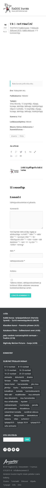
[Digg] (31, 152)
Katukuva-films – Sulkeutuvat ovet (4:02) (21, 330)
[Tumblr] (26, 152)
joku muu (34, 384)
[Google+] (17, 152)
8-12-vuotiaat (9, 367)
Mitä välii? (8, 395)
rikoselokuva (25, 409)
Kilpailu (33, 481)
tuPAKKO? (25, 419)
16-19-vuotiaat (25, 370)
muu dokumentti (10, 398)
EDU (19, 485)
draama (14, 136)
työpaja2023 (9, 422)
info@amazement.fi (21, 470)
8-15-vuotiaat (23, 367)
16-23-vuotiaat (10, 374)
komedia (19, 391)
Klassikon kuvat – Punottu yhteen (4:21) (21, 325)
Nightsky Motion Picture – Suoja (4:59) (20, 343)
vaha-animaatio (10, 426)
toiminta (7, 419)
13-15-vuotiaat (10, 370)
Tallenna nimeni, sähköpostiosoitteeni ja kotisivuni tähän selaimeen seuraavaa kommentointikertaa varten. (25, 285)
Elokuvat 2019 (15, 30)
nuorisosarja (24, 405)
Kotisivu (13, 271)
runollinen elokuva (31, 412)
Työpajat (6, 485)
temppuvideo (19, 415)
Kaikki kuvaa (24, 28)
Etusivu (6, 481)
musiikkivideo (20, 395)
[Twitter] (21, 152)
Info (14, 485)
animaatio (8, 377)
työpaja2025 (35, 422)
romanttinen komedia (12, 412)
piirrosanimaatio (10, 409)
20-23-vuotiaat (25, 374)
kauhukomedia (27, 388)
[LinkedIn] (12, 156)
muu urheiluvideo (11, 402)
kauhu (15, 388)
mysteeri (24, 402)
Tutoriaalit (15, 481)
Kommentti (14, 209)
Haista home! (9, 384)
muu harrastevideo (27, 398)
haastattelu (25, 381)
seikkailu (7, 415)
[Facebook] (12, 152)
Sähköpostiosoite (17, 261)
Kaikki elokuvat (28, 30)
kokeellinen (8, 391)
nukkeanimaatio (10, 405)
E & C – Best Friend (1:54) (21, 24)
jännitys (7, 388)
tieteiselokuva (32, 415)
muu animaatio (34, 395)
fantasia (7, 381)
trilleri (16, 419)
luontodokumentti (33, 391)
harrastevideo (23, 384)
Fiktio (22, 136)
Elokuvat (34, 28)
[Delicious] (36, 152)
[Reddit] (17, 156)
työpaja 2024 (22, 422)
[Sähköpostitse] (21, 156)
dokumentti (19, 377)
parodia (35, 405)
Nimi (12, 251)
